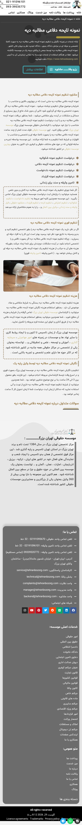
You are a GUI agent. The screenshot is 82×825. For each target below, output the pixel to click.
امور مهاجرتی (25, 337)
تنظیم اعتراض (60, 202)
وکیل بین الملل (49, 207)
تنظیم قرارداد (32, 202)
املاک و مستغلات (68, 724)
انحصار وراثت (71, 719)
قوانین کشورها (70, 678)
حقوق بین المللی (69, 642)
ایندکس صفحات (69, 734)
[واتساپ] (70, 821)
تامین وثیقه (35, 253)
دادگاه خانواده (70, 652)
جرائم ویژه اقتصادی (67, 709)
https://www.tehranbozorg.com (62, 59)
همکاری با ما (71, 740)
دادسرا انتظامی (70, 647)
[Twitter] (46, 610)
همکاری (21, 12)
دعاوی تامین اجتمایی (67, 657)
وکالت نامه (55, 12)
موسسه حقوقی (39, 130)
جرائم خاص (71, 693)
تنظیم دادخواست (22, 198)
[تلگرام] (63, 821)
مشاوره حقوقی (17, 202)
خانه (79, 12)
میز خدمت (41, 12)
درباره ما (73, 769)
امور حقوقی (72, 636)
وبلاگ (30, 12)
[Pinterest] (39, 610)
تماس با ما (72, 779)
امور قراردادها (71, 714)
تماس (11, 12)
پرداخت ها (68, 12)
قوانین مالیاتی (70, 683)
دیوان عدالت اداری (68, 662)
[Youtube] (32, 610)
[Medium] (60, 610)
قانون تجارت (71, 673)
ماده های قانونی (69, 698)
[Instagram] (25, 610)
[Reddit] (53, 610)
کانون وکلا (72, 688)
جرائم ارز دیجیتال (68, 729)
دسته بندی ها (69, 799)
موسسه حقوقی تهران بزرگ (45, 312)
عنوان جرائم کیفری (68, 667)
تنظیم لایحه (46, 202)
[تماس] (77, 821)
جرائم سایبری (70, 704)
